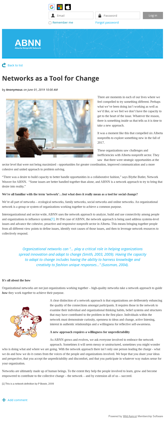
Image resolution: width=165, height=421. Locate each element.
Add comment (17, 400)
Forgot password (107, 22)
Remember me (63, 22)
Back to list (15, 65)
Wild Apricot (130, 416)
